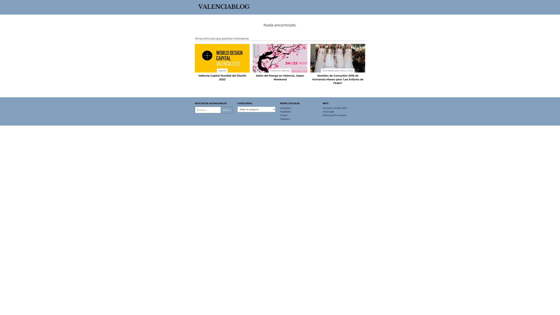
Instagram (285, 108)
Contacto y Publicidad (334, 108)
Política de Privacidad (334, 115)
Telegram (285, 119)
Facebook (285, 111)
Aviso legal (328, 111)
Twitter (284, 115)
